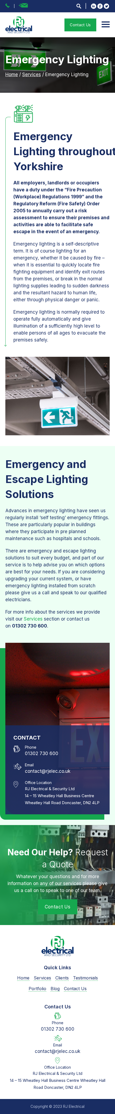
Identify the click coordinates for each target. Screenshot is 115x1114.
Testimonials (85, 978)
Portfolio (37, 988)
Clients (62, 978)
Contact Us (80, 25)
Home (11, 74)
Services (31, 74)
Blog (55, 988)
